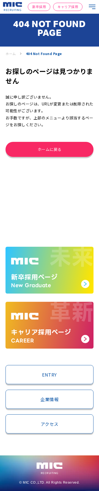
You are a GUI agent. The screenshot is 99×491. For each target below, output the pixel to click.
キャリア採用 (67, 6)
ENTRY (49, 374)
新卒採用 (39, 6)
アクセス (50, 424)
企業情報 (49, 399)
